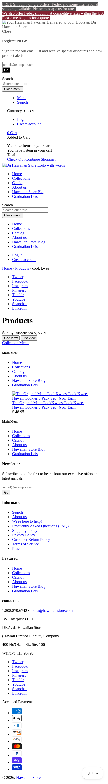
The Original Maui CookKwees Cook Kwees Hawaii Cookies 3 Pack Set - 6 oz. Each (48, 405)
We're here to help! (27, 521)
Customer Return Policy (31, 539)
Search (17, 512)
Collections (21, 178)
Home (17, 174)
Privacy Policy (23, 535)
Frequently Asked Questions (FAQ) (40, 526)
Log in (22, 119)
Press (16, 548)
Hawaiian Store (28, 777)
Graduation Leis (25, 196)
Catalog (18, 183)
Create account (29, 124)
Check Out (15, 159)
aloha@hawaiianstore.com (52, 610)
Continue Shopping (40, 159)
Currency (14, 111)
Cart (12, 132)
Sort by (8, 333)
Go (6, 70)
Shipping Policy (24, 530)
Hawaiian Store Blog (28, 192)
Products (22, 268)
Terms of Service (25, 544)
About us (19, 187)
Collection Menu (15, 343)
